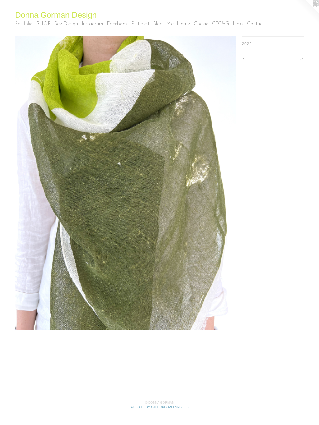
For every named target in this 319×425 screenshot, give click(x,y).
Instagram (92, 23)
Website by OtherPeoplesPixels (160, 407)
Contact (255, 23)
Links (238, 23)
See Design (66, 23)
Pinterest (140, 23)
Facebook (117, 23)
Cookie (201, 23)
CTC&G (220, 23)
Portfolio (24, 23)
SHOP (43, 23)
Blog (158, 23)
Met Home (178, 23)
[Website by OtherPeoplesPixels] (306, 12)
